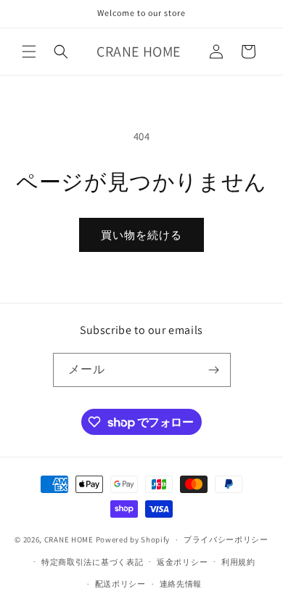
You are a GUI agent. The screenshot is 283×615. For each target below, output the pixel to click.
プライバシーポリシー (226, 539)
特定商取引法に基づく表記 (92, 562)
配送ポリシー (120, 584)
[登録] (214, 370)
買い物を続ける (141, 235)
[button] (29, 52)
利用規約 (238, 562)
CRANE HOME (69, 539)
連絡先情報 (181, 584)
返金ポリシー (182, 562)
